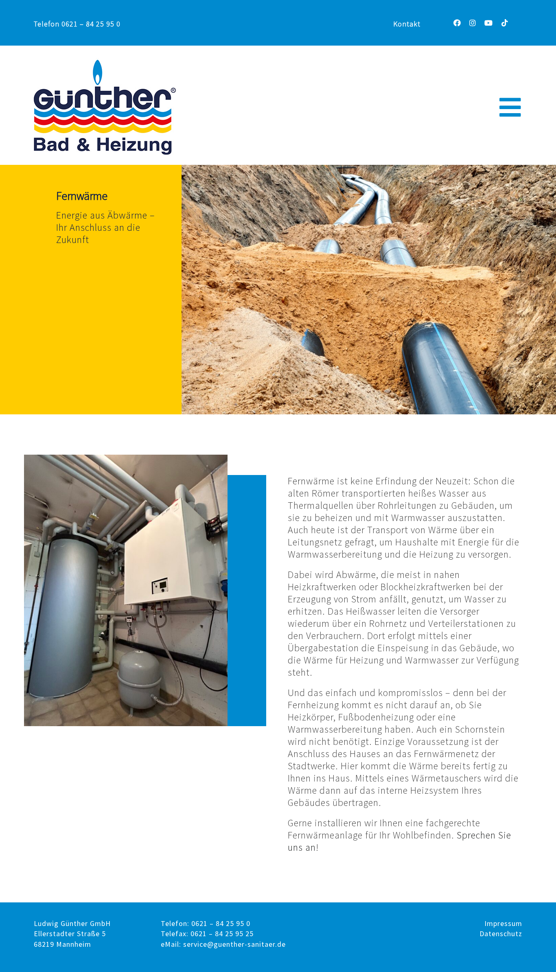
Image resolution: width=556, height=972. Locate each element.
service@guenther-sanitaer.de (234, 944)
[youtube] (488, 22)
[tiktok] (505, 22)
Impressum (503, 923)
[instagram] (472, 22)
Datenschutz (500, 933)
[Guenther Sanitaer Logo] (105, 62)
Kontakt (406, 23)
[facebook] (457, 22)
